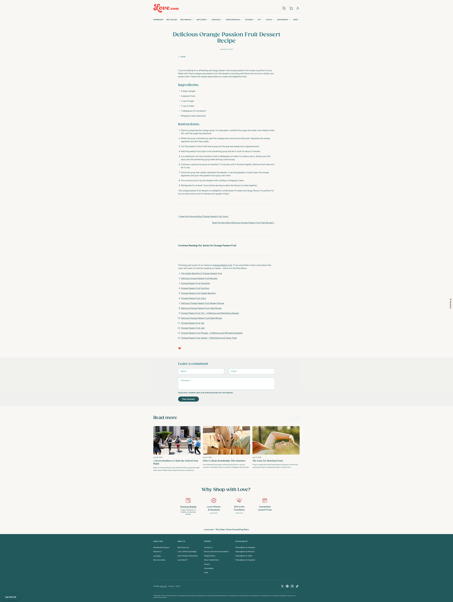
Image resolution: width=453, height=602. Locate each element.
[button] (187, 20)
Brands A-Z (157, 552)
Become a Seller (159, 560)
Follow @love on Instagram (245, 547)
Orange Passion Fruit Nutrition (195, 288)
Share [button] (183, 57)
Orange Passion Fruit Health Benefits (198, 293)
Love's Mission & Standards (188, 556)
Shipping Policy (209, 556)
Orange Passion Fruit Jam (193, 328)
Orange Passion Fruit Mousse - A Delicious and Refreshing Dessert (212, 333)
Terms (178, 586)
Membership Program (161, 547)
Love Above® (182, 560)
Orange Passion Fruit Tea (192, 323)
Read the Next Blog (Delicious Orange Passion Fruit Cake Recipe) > (243, 222)
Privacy (171, 586)
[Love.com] (166, 8)
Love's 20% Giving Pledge (187, 552)
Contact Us (208, 547)
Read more (165, 418)
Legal (206, 572)
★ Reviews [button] (450, 303)
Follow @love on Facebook (245, 560)
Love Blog (157, 556)
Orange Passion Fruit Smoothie (195, 283)
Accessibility (208, 568)
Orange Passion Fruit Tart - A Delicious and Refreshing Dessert (210, 313)
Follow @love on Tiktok (243, 556)
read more (214, 513)
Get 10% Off (10, 597)
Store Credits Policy (211, 560)
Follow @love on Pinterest (244, 552)
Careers (207, 564)
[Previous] (289, 418)
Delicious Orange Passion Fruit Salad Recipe (201, 318)
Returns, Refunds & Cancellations (216, 552)
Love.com (163, 586)
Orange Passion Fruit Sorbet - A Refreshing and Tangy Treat (209, 338)
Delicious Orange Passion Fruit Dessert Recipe (202, 303)
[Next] (297, 418)
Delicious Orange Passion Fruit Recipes (199, 278)
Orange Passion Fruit (222, 265)
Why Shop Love (183, 547)
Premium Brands (188, 506)
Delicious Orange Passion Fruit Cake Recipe (201, 308)
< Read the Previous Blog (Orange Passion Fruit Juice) (203, 216)
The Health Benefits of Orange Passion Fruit (201, 273)
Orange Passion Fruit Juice (193, 298)
